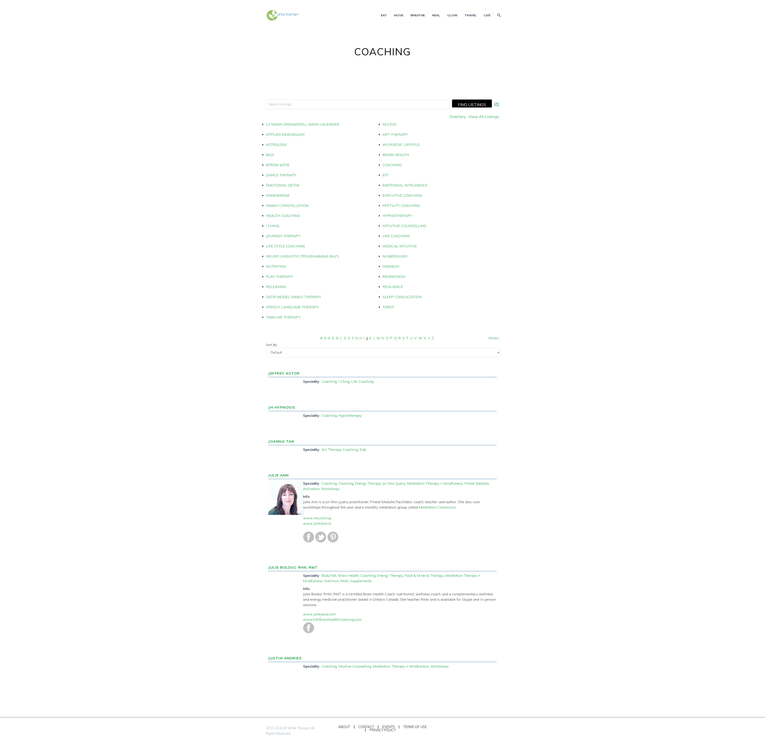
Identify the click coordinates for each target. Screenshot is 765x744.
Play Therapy (279, 276)
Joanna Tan (281, 441)
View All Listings (484, 116)
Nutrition (276, 266)
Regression (393, 276)
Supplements (361, 581)
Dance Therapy (281, 175)
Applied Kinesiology (285, 134)
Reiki (344, 581)
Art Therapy (395, 134)
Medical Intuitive (399, 246)
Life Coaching (396, 236)
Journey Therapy (283, 236)
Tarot (388, 307)
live (487, 15)
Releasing (276, 286)
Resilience (392, 286)
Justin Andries (285, 658)
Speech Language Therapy (292, 307)
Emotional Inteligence (405, 185)
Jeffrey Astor (284, 373)
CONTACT (366, 727)
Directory (458, 116)
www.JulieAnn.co (317, 523)
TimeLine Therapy (283, 317)
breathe (418, 15)
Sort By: (272, 345)
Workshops (330, 488)
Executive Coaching (402, 195)
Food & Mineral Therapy (424, 575)
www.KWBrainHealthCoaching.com (332, 619)
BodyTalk (329, 575)
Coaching (391, 165)
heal (436, 15)
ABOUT (344, 727)
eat (384, 15)
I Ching (272, 226)
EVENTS (388, 727)
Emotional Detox (283, 185)
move (398, 15)
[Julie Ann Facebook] (308, 536)
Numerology (395, 256)
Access (389, 124)
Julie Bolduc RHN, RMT (293, 567)
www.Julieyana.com (319, 614)
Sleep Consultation (402, 297)
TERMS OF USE (415, 727)
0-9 (327, 338)
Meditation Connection (437, 507)
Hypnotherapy (397, 215)
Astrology (276, 144)
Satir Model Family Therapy (293, 297)
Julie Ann (278, 475)
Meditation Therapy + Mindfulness (435, 483)
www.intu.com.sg (317, 518)
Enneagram (277, 195)
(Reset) (493, 338)
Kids (363, 449)
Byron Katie (277, 165)
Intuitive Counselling (404, 226)
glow (452, 15)
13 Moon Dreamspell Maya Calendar (302, 124)
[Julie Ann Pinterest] (332, 536)
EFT (385, 175)
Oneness (390, 266)
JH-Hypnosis (281, 407)
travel (471, 15)
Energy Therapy (368, 483)
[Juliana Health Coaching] (308, 627)
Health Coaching (283, 215)
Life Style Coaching (285, 246)
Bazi (270, 154)
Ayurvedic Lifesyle (401, 144)
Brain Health (395, 154)
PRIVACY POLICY (383, 730)
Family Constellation (287, 205)
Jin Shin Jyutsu (393, 483)
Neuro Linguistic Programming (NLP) (302, 256)
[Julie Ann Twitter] (320, 536)
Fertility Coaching (401, 205)
